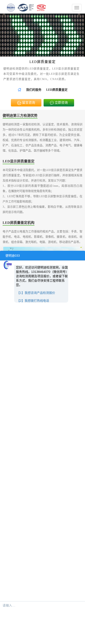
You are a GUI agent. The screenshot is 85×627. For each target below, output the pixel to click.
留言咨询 (28, 102)
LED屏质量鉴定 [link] (57, 89)
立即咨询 (61, 102)
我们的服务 (33, 89)
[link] (19, 89)
